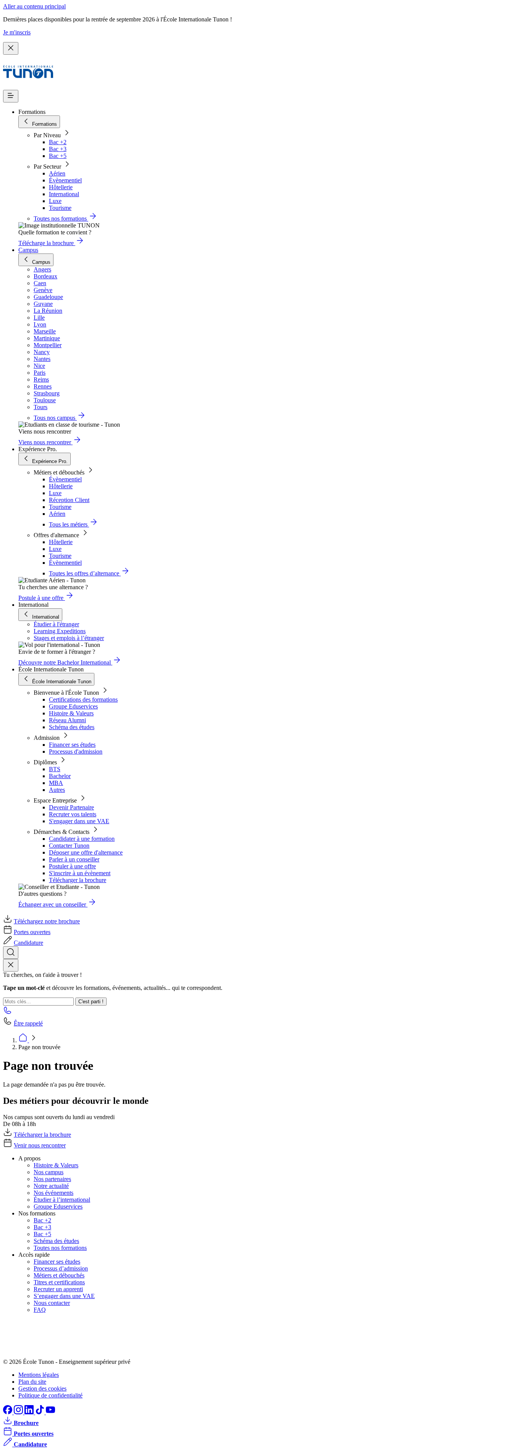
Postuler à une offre (72, 866)
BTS (54, 769)
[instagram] (19, 1412)
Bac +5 (57, 156)
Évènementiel (65, 180)
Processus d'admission (75, 751)
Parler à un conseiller (74, 859)
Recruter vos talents (72, 814)
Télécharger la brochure (77, 880)
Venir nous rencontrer (40, 1145)
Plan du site (32, 1381)
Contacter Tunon (69, 845)
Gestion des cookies (42, 1388)
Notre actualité (51, 1186)
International (64, 194)
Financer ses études (72, 744)
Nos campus (48, 1172)
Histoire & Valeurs (71, 713)
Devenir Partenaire (71, 807)
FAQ (40, 1309)
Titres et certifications (59, 1282)
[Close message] (10, 48)
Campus (28, 250)
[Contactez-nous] (7, 1012)
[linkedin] (29, 1412)
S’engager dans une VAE (64, 1296)
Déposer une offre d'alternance (86, 852)
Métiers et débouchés (59, 1275)
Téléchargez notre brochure (47, 921)
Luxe (55, 201)
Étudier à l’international (62, 1199)
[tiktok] (40, 1412)
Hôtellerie (61, 187)
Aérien (57, 173)
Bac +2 (57, 142)
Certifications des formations (83, 699)
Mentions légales (38, 1374)
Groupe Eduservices (73, 706)
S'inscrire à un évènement (79, 873)
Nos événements (53, 1192)
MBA (56, 783)
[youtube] (50, 1412)
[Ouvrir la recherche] (10, 952)
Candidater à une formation (82, 838)
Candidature (28, 942)
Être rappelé (28, 1023)
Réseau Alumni (67, 720)
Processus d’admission (61, 1268)
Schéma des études (71, 727)
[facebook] (8, 1412)
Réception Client (69, 500)
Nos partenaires (52, 1179)
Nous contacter (52, 1303)
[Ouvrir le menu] (10, 96)
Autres (57, 789)
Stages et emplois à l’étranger (69, 638)
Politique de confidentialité (50, 1395)
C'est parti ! (91, 1001)
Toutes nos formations (60, 1248)
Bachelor (60, 776)
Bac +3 (57, 149)
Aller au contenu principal (34, 6)
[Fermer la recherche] (10, 965)
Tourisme (60, 208)
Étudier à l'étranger (56, 624)
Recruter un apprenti (58, 1289)
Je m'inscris (17, 32)
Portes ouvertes (32, 932)
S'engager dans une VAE (79, 821)
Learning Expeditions (60, 631)
